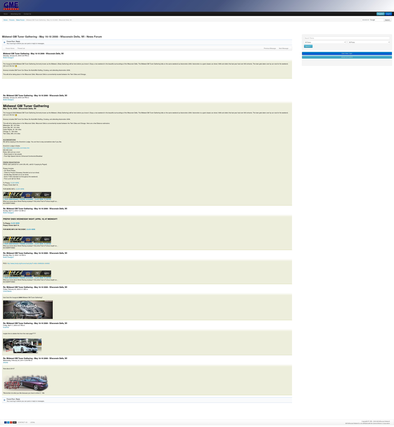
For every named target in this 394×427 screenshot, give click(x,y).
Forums (11, 20)
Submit (387, 20)
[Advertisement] (197, 28)
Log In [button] (388, 14)
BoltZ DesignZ (8, 57)
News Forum (20, 20)
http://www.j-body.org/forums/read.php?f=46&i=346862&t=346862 (28, 263)
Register (380, 14)
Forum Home (10, 48)
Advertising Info (16, 14)
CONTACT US (22, 422)
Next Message (283, 48)
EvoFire (6, 327)
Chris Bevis (7, 291)
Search (307, 46)
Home (6, 14)
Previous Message (270, 48)
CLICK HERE (14, 183)
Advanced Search (347, 57)
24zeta (5, 362)
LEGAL (32, 422)
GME (14, 422)
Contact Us (27, 14)
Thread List (21, 48)
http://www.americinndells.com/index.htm (16, 148)
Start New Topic (347, 53)
